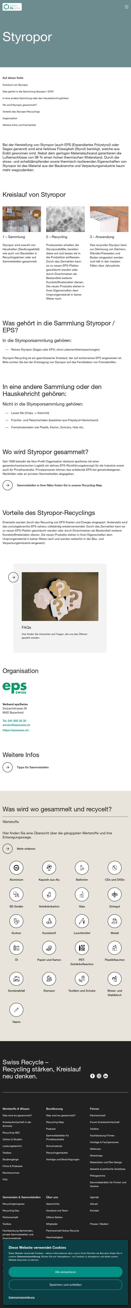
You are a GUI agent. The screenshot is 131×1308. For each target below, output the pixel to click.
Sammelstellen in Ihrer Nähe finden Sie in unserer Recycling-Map (59, 485)
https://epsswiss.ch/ (16, 730)
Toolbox (7, 1152)
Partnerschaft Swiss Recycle (62, 1230)
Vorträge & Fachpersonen (104, 1142)
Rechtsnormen (11, 1172)
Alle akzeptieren (65, 1272)
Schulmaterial (54, 1146)
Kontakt (94, 1210)
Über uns (52, 1197)
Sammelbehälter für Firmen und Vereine (108, 1184)
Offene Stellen (54, 1217)
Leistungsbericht (12, 1146)
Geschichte (52, 1203)
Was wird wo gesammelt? (17, 1115)
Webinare (95, 1148)
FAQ (5, 1179)
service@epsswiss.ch (16, 725)
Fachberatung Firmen (102, 1135)
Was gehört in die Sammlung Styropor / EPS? (28, 91)
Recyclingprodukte (57, 1152)
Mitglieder (52, 1223)
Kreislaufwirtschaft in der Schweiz (17, 1123)
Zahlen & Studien (12, 1139)
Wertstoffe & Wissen (16, 1108)
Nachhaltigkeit (54, 1237)
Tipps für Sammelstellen (33, 767)
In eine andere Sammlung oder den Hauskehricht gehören (36, 98)
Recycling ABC (11, 1132)
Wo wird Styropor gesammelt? (20, 104)
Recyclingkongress (13, 1203)
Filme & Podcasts (13, 1166)
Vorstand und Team (57, 1210)
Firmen (94, 1108)
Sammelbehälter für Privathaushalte (57, 1137)
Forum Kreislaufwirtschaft (104, 1122)
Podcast (51, 1128)
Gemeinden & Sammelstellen (22, 1197)
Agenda (94, 1197)
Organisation (10, 118)
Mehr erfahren (26, 848)
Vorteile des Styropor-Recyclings (21, 111)
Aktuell (94, 1203)
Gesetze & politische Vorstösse (107, 1168)
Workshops (96, 1155)
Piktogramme (97, 1175)
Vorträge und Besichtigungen (62, 1159)
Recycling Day (11, 1210)
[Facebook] (93, 1076)
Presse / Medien (99, 1223)
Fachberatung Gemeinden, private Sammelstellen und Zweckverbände (18, 1234)
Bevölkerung (54, 1108)
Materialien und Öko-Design (106, 1162)
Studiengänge (11, 1159)
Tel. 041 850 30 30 (14, 720)
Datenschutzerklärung (28, 1256)
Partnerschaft (97, 1115)
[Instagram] (99, 1076)
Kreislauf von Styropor (15, 84)
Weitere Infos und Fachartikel (19, 125)
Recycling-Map (55, 1122)
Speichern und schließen (66, 1284)
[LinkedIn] (106, 1076)
